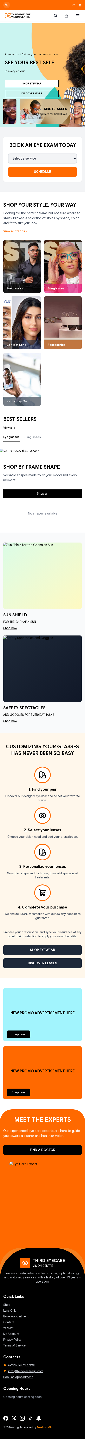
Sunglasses (33, 437)
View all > (9, 428)
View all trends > (15, 231)
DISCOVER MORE (31, 93)
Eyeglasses (11, 437)
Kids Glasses (55, 109)
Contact (8, 1322)
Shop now (18, 1034)
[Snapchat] (38, 1418)
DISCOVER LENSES (42, 963)
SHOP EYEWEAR (31, 83)
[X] (14, 1418)
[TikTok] (30, 1418)
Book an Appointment (18, 1377)
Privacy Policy (12, 1339)
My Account (11, 1334)
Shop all (42, 493)
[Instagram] (22, 1418)
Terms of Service (14, 1345)
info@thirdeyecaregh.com (25, 1371)
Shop (7, 1305)
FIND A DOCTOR (42, 1150)
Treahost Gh (44, 1427)
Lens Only (9, 1310)
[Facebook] (5, 1418)
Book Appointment (15, 1316)
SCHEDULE (42, 172)
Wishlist (8, 1328)
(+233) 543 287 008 (21, 1365)
